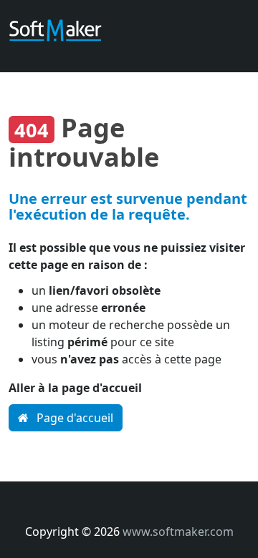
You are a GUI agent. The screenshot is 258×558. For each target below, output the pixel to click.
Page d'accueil (73, 418)
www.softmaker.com (178, 531)
